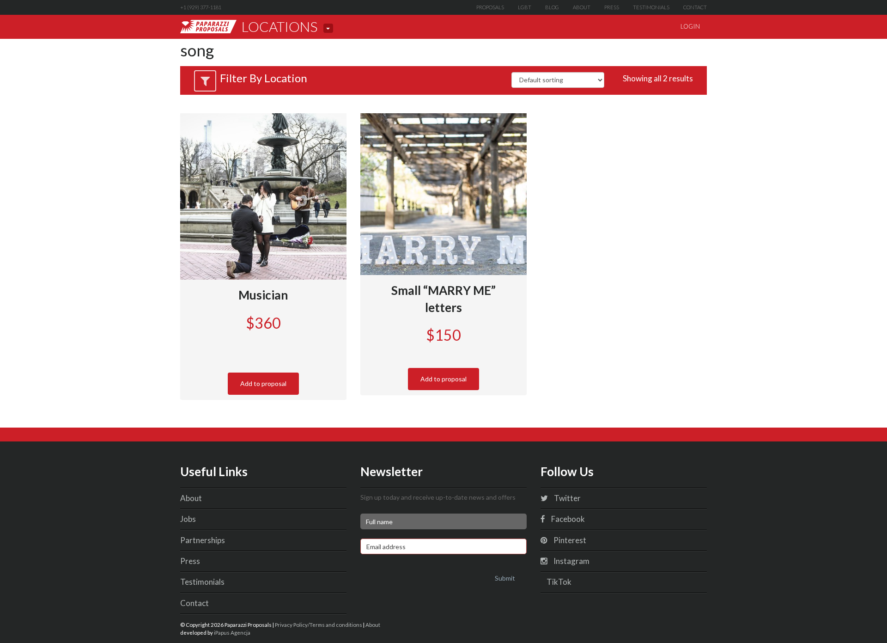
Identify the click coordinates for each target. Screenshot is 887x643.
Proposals (490, 7)
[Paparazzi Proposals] (208, 26)
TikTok (558, 582)
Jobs (188, 519)
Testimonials (651, 7)
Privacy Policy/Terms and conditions (318, 624)
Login (690, 26)
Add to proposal (263, 383)
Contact (695, 7)
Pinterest (569, 540)
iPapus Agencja (232, 632)
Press (611, 7)
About (581, 7)
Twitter (567, 498)
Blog (552, 7)
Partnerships (202, 540)
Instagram (570, 561)
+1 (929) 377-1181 (200, 7)
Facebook (567, 519)
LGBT (524, 7)
